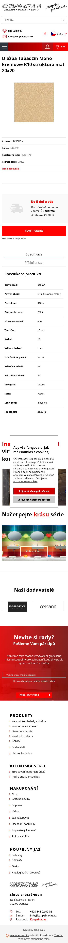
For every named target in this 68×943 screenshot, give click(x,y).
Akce (14, 794)
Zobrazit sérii (34, 551)
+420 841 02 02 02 (41, 911)
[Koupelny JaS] (34, 7)
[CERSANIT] (21, 606)
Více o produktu (10, 168)
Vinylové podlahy (22, 736)
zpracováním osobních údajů (41, 681)
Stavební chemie (22, 731)
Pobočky (17, 855)
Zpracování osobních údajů (29, 772)
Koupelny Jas (38, 919)
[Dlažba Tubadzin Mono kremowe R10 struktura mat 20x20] (34, 103)
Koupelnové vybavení (25, 726)
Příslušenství (34, 262)
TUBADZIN (18, 141)
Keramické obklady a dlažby (29, 721)
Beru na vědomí (34, 681)
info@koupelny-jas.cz (20, 36)
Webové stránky (19, 935)
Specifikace (34, 254)
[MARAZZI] (51, 606)
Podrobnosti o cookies (26, 776)
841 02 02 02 (15, 30)
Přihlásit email (29, 695)
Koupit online (34, 230)
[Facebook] (45, 33)
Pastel (40, 393)
